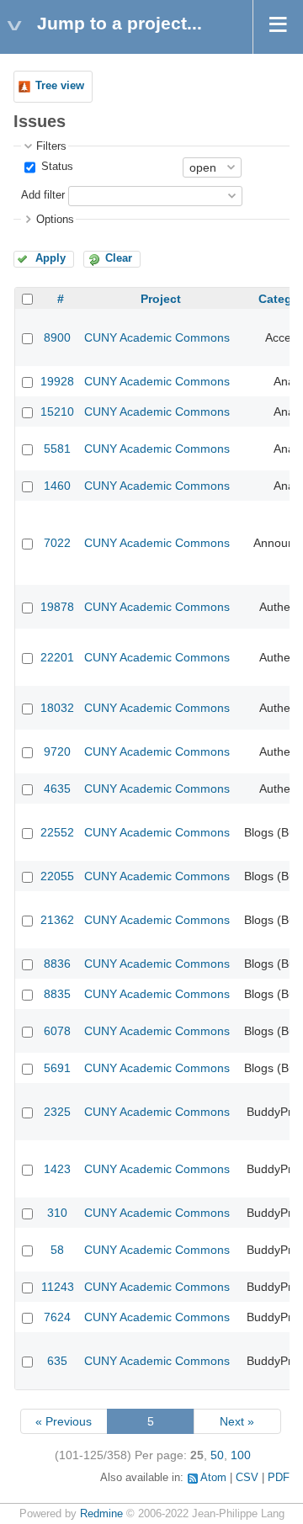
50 (217, 1455)
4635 (57, 788)
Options (55, 220)
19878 (57, 606)
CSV (247, 1478)
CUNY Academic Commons (157, 337)
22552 (57, 832)
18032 (57, 707)
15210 (57, 411)
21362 (57, 920)
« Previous (63, 1421)
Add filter (43, 195)
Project (161, 298)
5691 (57, 1068)
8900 (57, 337)
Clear (118, 258)
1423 (57, 1169)
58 (57, 1249)
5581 (57, 448)
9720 (57, 751)
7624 (57, 1317)
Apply (50, 258)
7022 (57, 543)
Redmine (101, 1514)
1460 (57, 485)
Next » (237, 1421)
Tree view (59, 86)
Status (55, 167)
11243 (57, 1286)
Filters (51, 146)
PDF (279, 1478)
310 (57, 1212)
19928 (57, 381)
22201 (57, 657)
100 (241, 1455)
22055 (57, 876)
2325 (57, 1111)
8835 (57, 994)
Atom (213, 1478)
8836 (57, 963)
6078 (57, 1031)
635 (57, 1360)
